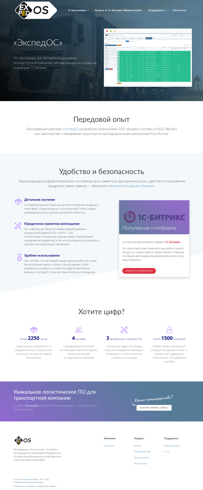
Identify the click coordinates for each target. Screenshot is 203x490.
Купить (137, 445)
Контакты (179, 10)
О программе (77, 10)
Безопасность (141, 457)
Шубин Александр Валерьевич (29, 482)
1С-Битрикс (172, 242)
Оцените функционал (139, 270)
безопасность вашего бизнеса (131, 186)
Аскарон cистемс (29, 479)
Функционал (140, 463)
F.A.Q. (167, 451)
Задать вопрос (172, 445)
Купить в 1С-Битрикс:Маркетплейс (118, 10)
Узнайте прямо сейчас (154, 407)
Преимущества (142, 451)
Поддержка (156, 10)
